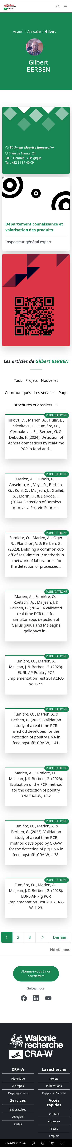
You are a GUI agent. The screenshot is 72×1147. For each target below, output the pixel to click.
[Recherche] (58, 6)
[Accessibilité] (52, 1143)
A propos (18, 1086)
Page (63, 392)
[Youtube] (48, 998)
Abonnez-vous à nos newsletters (36, 973)
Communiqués (18, 392)
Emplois (54, 1136)
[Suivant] (41, 937)
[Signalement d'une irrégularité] (62, 1143)
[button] (57, 405)
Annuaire (34, 31)
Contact (54, 1114)
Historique (18, 1078)
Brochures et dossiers (32, 404)
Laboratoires (18, 1109)
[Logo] (36, 1046)
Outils (18, 1124)
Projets (31, 380)
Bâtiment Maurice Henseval (30, 147)
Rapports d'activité (54, 1093)
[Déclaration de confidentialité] (33, 1143)
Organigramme (18, 1093)
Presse (54, 1128)
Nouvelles (49, 380)
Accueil (18, 31)
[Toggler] (66, 5)
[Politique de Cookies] (42, 1143)
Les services (44, 392)
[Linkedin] (36, 998)
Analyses (18, 1117)
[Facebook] (24, 998)
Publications (54, 1086)
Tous (18, 380)
